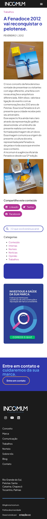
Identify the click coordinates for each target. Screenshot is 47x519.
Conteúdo (14, 242)
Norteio (13, 249)
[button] (41, 4)
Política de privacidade (11, 510)
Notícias (13, 252)
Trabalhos (9, 11)
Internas (13, 245)
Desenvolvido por (9, 515)
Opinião (13, 255)
